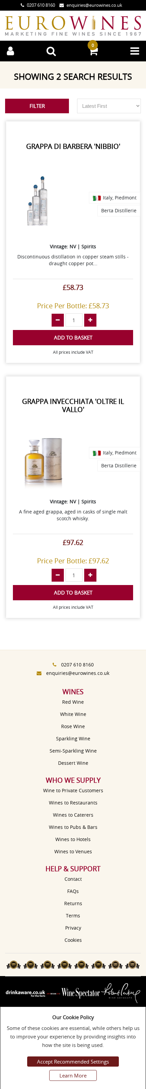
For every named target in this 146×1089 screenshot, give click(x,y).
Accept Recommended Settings (73, 1061)
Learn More (73, 1075)
